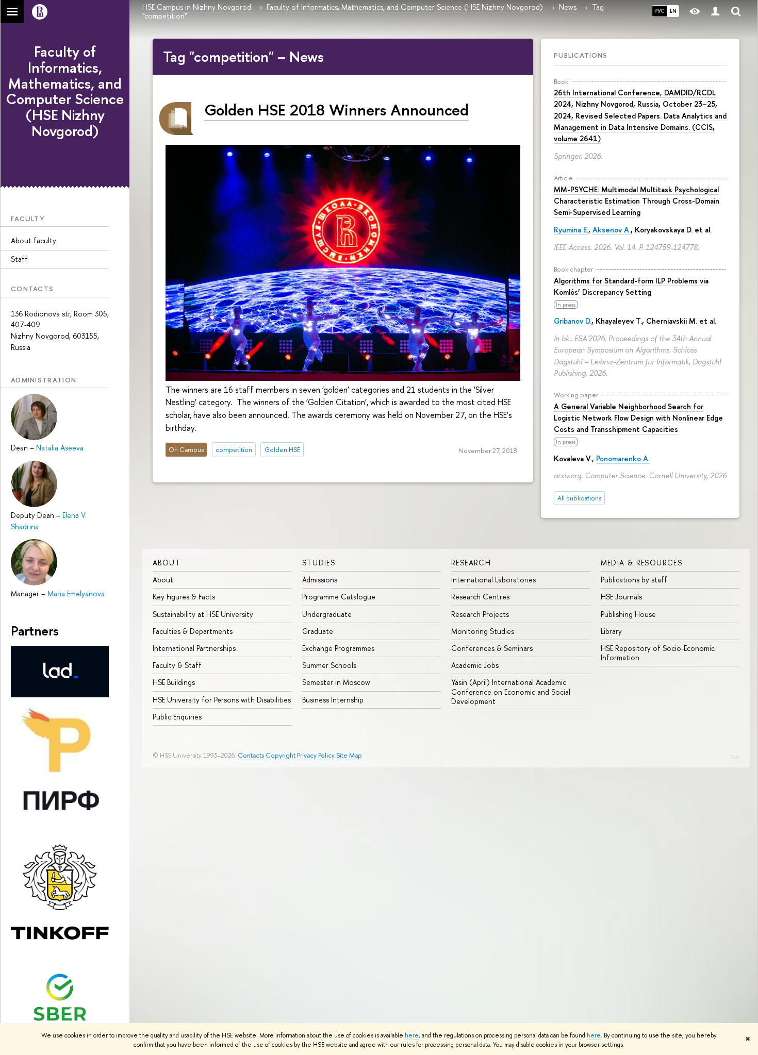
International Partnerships (194, 648)
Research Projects (480, 614)
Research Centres (480, 596)
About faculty (33, 240)
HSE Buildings (174, 682)
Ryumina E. (571, 230)
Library (611, 631)
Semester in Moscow (336, 682)
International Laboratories (493, 579)
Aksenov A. (611, 230)
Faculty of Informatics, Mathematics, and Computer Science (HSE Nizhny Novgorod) (65, 91)
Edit (734, 757)
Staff (19, 259)
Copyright (280, 755)
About (167, 562)
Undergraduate (327, 614)
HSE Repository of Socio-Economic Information (658, 652)
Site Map (349, 755)
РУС (659, 10)
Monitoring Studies (482, 631)
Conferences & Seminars (492, 648)
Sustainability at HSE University (203, 614)
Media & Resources (642, 562)
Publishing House (628, 614)
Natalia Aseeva (60, 448)
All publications (579, 498)
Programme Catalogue (338, 596)
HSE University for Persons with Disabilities (222, 700)
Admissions (319, 579)
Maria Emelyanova (76, 593)
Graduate (317, 631)
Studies (319, 562)
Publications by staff (634, 579)
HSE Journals (621, 596)
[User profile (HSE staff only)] (715, 11)
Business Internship (333, 700)
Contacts (251, 755)
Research (471, 562)
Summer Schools (329, 665)
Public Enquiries (177, 717)
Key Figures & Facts (184, 596)
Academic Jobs (475, 665)
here (412, 1035)
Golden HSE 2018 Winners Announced (336, 109)
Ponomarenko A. (623, 458)
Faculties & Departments (193, 631)
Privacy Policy (316, 755)
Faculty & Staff (177, 665)
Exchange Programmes (338, 648)
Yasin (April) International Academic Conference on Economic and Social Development (510, 691)
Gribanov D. (572, 321)
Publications (580, 55)
